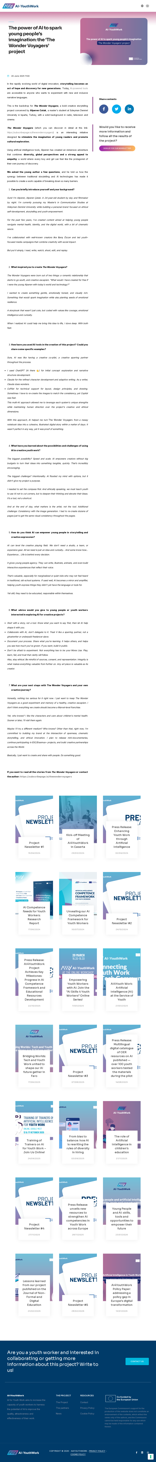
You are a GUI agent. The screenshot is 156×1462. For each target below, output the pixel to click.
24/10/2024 (122, 929)
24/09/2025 (34, 1158)
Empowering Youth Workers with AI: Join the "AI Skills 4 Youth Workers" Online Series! (78, 989)
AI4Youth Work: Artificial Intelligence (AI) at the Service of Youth (121, 991)
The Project (62, 1402)
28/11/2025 (78, 1235)
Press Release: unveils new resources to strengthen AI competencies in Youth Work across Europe (78, 1216)
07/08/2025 (78, 1082)
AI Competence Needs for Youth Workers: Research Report (34, 915)
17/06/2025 (34, 1082)
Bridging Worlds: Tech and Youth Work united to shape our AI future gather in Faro (34, 1066)
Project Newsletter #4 (34, 1226)
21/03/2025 (122, 1006)
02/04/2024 (121, 853)
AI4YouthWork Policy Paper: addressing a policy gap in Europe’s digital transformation (122, 1295)
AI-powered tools (79, 88)
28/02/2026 (78, 1311)
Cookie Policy (87, 1413)
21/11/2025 (121, 1158)
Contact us (137, 1361)
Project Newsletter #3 (78, 1074)
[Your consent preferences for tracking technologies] (151, 1457)
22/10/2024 (34, 1006)
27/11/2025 (34, 1235)
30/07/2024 (78, 929)
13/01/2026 (122, 1311)
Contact (84, 1402)
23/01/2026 (122, 1235)
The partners (62, 1408)
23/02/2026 (34, 1311)
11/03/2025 (78, 1006)
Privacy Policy (87, 1408)
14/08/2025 (122, 1082)
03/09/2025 (77, 1158)
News (59, 1413)
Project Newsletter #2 (122, 921)
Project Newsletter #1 (34, 845)
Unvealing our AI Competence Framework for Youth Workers (78, 917)
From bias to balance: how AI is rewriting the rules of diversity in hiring (77, 1144)
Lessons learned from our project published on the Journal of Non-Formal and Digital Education (34, 1293)
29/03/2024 (78, 853)
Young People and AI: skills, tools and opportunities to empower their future (121, 1218)
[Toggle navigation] (147, 6)
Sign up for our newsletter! (117, 148)
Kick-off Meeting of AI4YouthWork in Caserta (78, 841)
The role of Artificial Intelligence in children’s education (122, 1144)
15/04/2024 (34, 853)
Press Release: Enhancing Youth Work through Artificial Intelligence (122, 837)
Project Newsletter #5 (78, 1303)
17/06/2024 (34, 929)
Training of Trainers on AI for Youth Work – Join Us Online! (34, 1146)
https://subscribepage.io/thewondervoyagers (30, 132)
